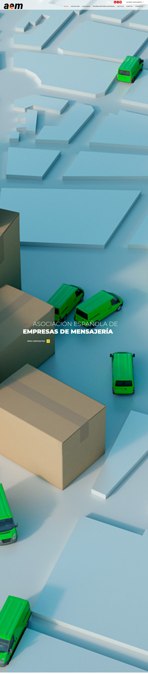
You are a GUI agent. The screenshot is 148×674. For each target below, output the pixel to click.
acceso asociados (134, 2)
